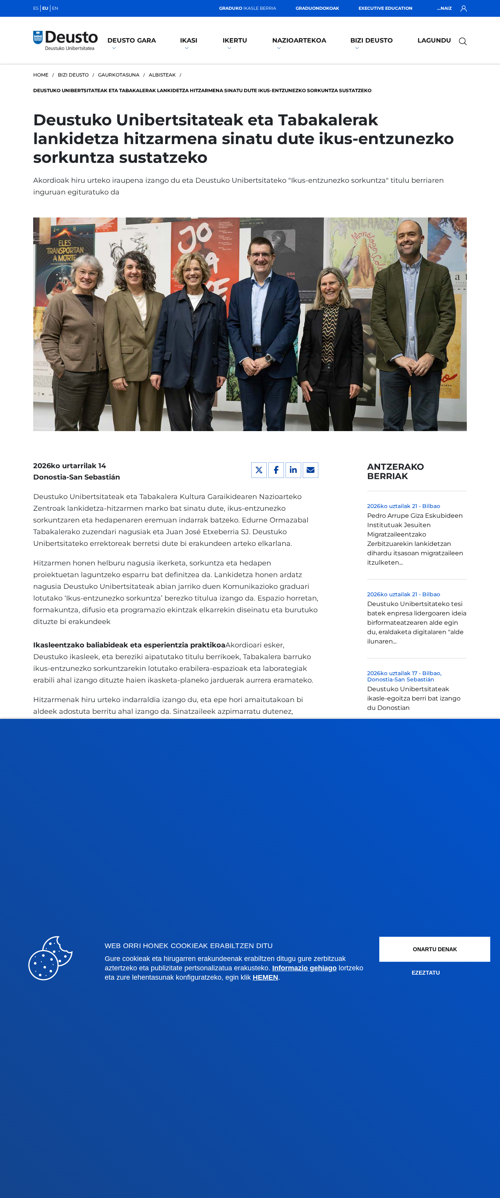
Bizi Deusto (371, 40)
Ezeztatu (426, 973)
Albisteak (162, 75)
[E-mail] (310, 470)
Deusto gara (131, 40)
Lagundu (434, 40)
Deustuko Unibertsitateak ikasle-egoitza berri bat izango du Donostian (414, 698)
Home (40, 75)
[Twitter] (259, 470)
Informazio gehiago (304, 968)
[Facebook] (276, 470)
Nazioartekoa (299, 40)
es (36, 8)
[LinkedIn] (293, 470)
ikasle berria (247, 8)
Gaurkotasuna (118, 75)
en (55, 8)
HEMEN (265, 977)
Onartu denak (435, 949)
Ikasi (188, 40)
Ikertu (235, 40)
